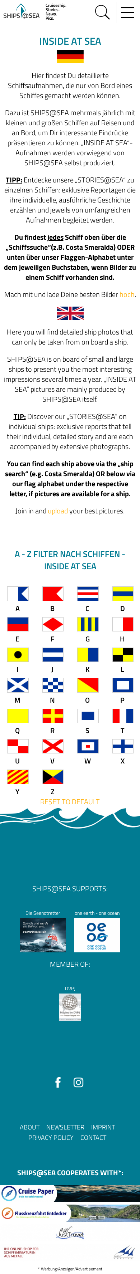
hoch (127, 294)
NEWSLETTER (65, 1127)
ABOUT (29, 1127)
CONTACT (93, 1137)
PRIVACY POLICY (51, 1137)
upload (58, 510)
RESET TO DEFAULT (70, 801)
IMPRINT (103, 1127)
